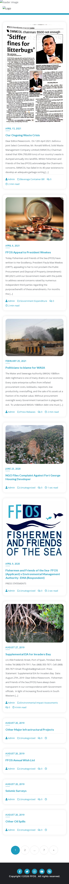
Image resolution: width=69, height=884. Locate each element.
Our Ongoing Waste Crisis (22, 135)
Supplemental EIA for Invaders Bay (28, 654)
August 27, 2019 (15, 647)
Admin (11, 179)
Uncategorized (27, 487)
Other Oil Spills (15, 821)
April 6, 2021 (12, 245)
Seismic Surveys (16, 790)
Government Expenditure (33, 301)
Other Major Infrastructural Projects (29, 729)
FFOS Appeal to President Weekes (28, 252)
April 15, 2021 (13, 128)
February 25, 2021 (16, 360)
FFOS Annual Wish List (20, 760)
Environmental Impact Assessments (39, 702)
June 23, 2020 (13, 468)
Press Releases (27, 411)
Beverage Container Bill (32, 179)
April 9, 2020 (12, 563)
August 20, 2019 (15, 722)
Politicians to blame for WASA (25, 367)
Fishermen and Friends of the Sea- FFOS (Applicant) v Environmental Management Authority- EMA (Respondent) (32, 574)
